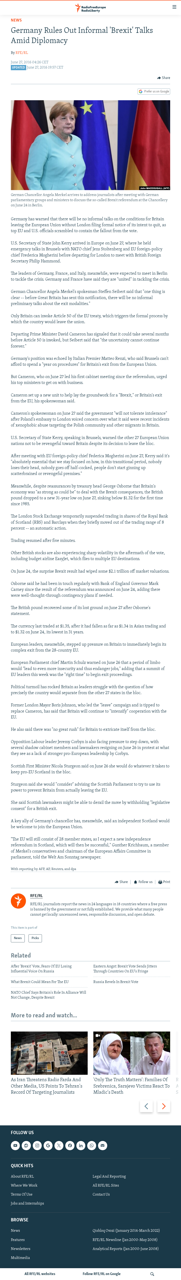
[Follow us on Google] (48, 1145)
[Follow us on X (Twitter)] (58, 1145)
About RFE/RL (22, 1177)
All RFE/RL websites (40, 1274)
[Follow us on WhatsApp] (91, 1145)
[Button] (163, 78)
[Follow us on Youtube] (15, 1145)
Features (18, 1240)
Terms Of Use (22, 1195)
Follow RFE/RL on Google (102, 1274)
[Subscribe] (102, 1145)
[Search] (152, 1274)
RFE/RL (22, 53)
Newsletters (20, 1249)
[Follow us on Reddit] (26, 1145)
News (16, 20)
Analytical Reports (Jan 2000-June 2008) (126, 1249)
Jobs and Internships (27, 1204)
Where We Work (24, 1186)
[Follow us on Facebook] (69, 1145)
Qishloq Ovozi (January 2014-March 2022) (126, 1231)
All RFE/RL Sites (106, 1186)
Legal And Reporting (109, 1177)
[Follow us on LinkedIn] (80, 1145)
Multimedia (20, 1258)
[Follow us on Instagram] (37, 1145)
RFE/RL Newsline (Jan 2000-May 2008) (125, 1240)
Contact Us (101, 1195)
